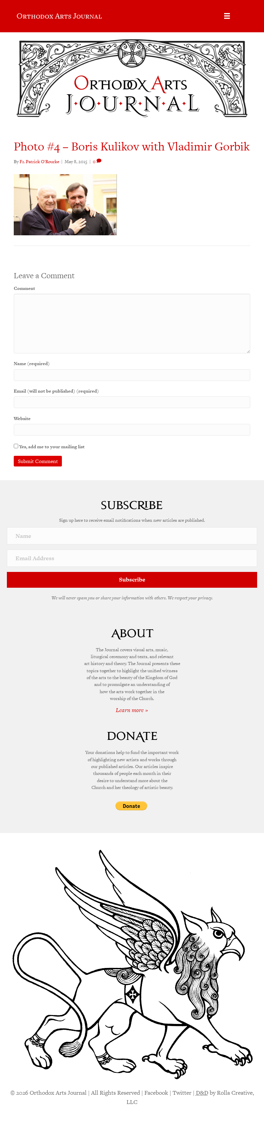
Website (22, 418)
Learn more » (132, 710)
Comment (24, 288)
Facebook (156, 1093)
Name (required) (32, 363)
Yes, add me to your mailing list (51, 446)
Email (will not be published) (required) (56, 391)
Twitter (182, 1093)
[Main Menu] (227, 16)
